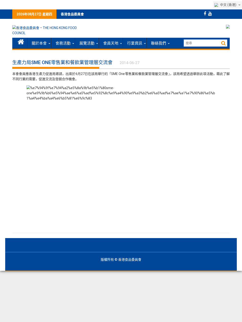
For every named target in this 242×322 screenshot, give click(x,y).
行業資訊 (134, 43)
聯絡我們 (158, 43)
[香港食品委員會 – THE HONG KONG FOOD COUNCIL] (21, 41)
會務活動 (63, 43)
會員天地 (110, 43)
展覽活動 (87, 43)
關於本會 (39, 43)
